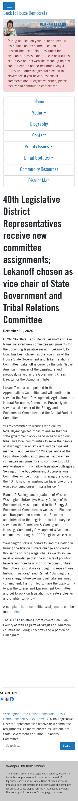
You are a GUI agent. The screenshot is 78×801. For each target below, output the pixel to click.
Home (39, 102)
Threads (7, 699)
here (15, 612)
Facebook (12, 699)
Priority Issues (37, 147)
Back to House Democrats (25, 13)
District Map (39, 181)
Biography (39, 124)
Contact (39, 136)
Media (37, 113)
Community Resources (39, 169)
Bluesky (2, 699)
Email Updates (37, 158)
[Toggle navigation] (9, 6)
